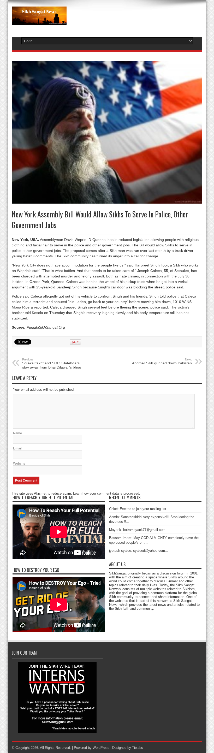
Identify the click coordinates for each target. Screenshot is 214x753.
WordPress (101, 748)
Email (17, 448)
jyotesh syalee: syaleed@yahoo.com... (138, 551)
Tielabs (137, 748)
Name (17, 433)
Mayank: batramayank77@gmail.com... (139, 530)
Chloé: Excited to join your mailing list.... (139, 509)
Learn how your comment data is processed (106, 493)
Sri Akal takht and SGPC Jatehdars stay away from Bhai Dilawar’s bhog (51, 363)
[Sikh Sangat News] (39, 21)
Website (19, 463)
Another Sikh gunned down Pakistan (162, 361)
